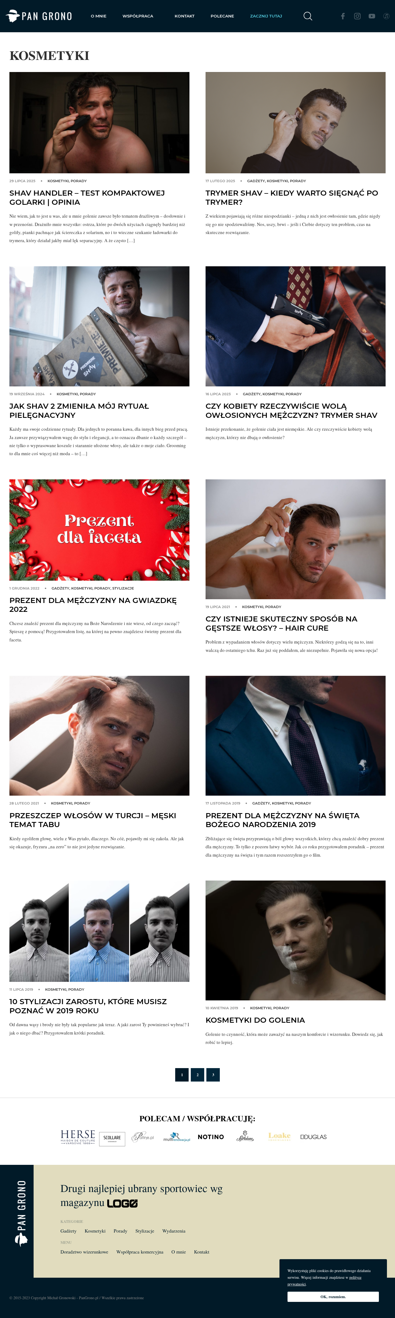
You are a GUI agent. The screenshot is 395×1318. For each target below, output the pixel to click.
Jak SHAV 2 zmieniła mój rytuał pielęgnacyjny (79, 410)
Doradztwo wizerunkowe (84, 1251)
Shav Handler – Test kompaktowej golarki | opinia (87, 197)
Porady (79, 181)
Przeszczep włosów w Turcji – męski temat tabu (92, 820)
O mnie (98, 16)
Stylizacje (123, 588)
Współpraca (138, 16)
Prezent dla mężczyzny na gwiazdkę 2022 (93, 605)
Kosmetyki (58, 181)
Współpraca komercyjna (139, 1251)
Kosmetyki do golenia (255, 1020)
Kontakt (185, 16)
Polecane (222, 16)
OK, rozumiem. (333, 1296)
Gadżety (256, 181)
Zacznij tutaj (266, 16)
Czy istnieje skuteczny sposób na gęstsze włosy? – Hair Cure (281, 623)
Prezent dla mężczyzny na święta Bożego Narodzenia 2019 (283, 820)
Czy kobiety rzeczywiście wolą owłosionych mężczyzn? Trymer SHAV (291, 410)
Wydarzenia (173, 1230)
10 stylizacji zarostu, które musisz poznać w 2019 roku (88, 1006)
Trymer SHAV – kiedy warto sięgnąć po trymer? (292, 197)
